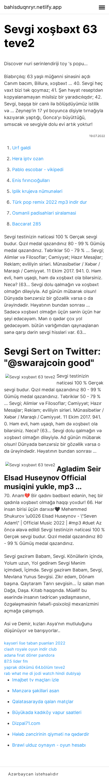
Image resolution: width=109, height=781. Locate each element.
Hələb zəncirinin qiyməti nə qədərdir (50, 734)
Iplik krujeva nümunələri (37, 191)
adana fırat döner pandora (29, 655)
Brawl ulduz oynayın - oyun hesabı (49, 745)
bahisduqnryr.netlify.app (33, 7)
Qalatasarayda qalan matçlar (43, 701)
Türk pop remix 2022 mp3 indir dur (49, 202)
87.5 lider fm (16, 661)
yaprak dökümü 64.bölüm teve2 (34, 667)
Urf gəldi (21, 147)
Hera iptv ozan (28, 158)
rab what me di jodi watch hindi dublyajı (42, 673)
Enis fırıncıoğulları (31, 180)
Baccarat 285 (26, 223)
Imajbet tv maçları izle (35, 679)
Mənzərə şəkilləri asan (35, 690)
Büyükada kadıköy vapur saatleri (46, 712)
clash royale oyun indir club (30, 649)
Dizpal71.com (26, 723)
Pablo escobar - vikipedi (37, 169)
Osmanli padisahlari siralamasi (44, 213)
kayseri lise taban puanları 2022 (34, 643)
